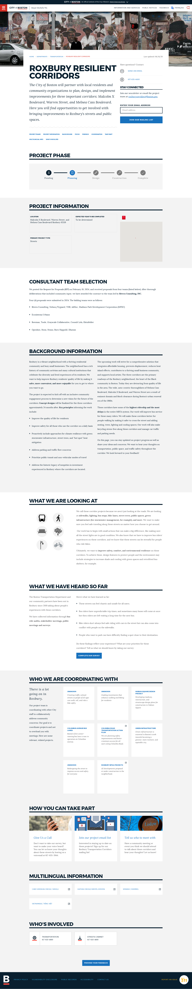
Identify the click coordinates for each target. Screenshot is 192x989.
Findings (85, 134)
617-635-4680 (134, 79)
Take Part (108, 134)
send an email (135, 71)
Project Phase (35, 134)
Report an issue (169, 979)
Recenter (123, 217)
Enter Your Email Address (135, 105)
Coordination (96, 134)
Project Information (51, 134)
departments (42, 56)
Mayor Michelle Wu (39, 8)
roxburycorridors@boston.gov (143, 97)
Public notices (149, 8)
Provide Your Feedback (96, 963)
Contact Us (103, 979)
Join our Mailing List (141, 120)
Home (31, 56)
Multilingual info (36, 139)
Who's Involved (52, 139)
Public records (69, 979)
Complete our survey (89, 656)
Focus (77, 134)
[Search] (187, 8)
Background (67, 134)
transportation (56, 56)
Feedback (164, 8)
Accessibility (87, 979)
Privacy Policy (21, 979)
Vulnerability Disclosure (44, 979)
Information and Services (127, 8)
